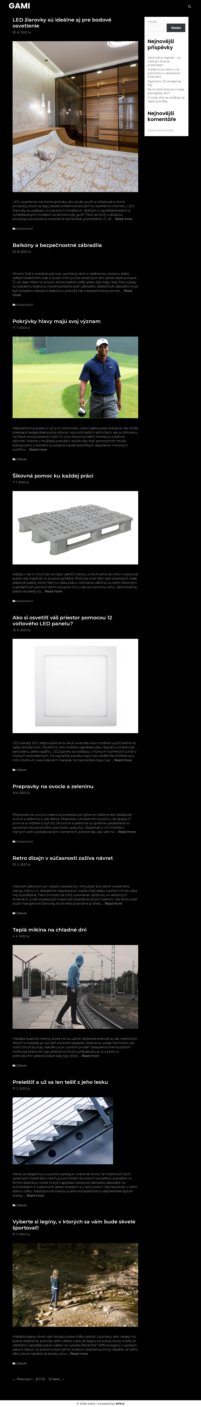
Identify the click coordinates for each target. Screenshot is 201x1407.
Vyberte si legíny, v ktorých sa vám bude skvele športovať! (74, 1225)
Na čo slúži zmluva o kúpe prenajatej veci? (166, 91)
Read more (123, 219)
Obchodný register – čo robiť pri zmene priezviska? (164, 61)
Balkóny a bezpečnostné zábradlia (57, 245)
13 (49, 1379)
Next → (58, 1379)
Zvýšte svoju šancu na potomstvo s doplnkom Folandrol (164, 73)
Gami (19, 5)
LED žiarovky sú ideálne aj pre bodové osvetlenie (62, 23)
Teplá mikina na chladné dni (50, 930)
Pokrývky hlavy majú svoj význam (57, 321)
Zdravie (21, 459)
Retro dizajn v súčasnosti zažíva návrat (63, 858)
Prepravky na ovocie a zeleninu (53, 786)
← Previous (21, 1379)
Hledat (152, 21)
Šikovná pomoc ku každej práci (53, 476)
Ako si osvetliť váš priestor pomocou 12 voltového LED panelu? (62, 620)
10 (43, 1379)
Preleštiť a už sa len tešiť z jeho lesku (60, 1082)
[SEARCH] (189, 6)
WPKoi (120, 1404)
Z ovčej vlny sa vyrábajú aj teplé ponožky (166, 99)
